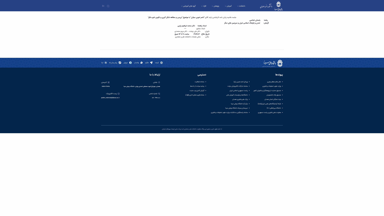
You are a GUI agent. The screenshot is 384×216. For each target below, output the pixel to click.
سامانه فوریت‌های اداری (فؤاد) (194, 95)
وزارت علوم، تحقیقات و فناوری (271, 86)
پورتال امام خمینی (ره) (241, 82)
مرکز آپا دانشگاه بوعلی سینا (239, 104)
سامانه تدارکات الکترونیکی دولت (238, 86)
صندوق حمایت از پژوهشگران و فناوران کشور (267, 90)
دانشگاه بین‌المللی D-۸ (274, 108)
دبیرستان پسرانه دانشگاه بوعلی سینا (236, 108)
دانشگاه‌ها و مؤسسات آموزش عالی (237, 95)
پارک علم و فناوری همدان (240, 99)
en (103, 6)
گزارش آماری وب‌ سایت (197, 90)
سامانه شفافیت (199, 82)
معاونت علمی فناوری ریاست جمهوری (269, 112)
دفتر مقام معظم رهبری (274, 82)
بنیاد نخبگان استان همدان (272, 99)
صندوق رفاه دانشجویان (273, 95)
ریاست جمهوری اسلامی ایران (239, 90)
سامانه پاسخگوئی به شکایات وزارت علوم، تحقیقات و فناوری (229, 112)
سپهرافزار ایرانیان (166, 129)
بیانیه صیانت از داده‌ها (197, 86)
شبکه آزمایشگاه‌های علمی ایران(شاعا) (269, 104)
